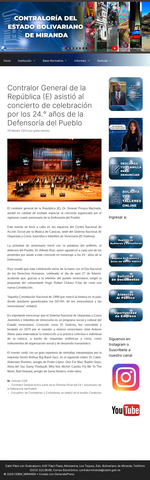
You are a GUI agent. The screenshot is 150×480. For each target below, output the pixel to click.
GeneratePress (64, 474)
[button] (63, 48)
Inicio (7, 60)
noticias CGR (19, 380)
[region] (75, 27)
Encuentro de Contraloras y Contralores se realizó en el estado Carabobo (56, 392)
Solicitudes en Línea (71, 71)
